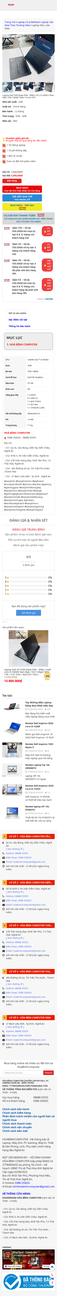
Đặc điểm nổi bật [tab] (18, 319)
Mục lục (14, 337)
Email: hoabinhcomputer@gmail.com (25, 861)
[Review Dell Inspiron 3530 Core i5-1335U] (12, 792)
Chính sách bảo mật (15, 1131)
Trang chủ (10, 22)
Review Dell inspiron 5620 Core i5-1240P (39, 725)
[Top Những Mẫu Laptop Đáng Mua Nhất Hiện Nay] (12, 709)
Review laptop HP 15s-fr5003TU (37, 808)
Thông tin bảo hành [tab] (19, 326)
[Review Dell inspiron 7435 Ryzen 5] (12, 750)
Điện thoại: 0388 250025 (19, 857)
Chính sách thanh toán (17, 1123)
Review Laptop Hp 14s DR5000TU (37, 766)
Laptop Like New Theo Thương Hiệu (29, 23)
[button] (51, 58)
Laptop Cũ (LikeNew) (28, 22)
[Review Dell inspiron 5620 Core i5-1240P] (12, 729)
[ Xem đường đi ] (15, 848)
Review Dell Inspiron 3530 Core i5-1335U (39, 787)
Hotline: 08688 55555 (17, 853)
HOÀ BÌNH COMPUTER (24, 344)
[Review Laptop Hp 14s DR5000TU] (12, 771)
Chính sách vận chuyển (17, 1127)
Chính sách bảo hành (15, 1109)
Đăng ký (48, 1072)
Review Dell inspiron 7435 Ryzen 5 (39, 746)
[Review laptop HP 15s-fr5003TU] (12, 813)
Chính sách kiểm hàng (16, 1113)
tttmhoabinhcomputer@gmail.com (34, 1186)
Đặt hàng (12, 180)
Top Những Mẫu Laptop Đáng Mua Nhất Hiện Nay (39, 704)
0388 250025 (40, 1101)
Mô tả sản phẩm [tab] (17, 313)
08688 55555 (40, 1097)
